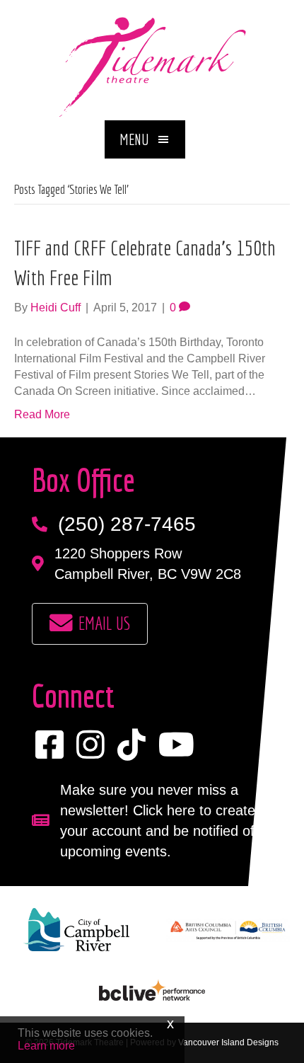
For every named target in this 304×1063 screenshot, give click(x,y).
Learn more (46, 1046)
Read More (42, 414)
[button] (145, 139)
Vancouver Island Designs (228, 1042)
